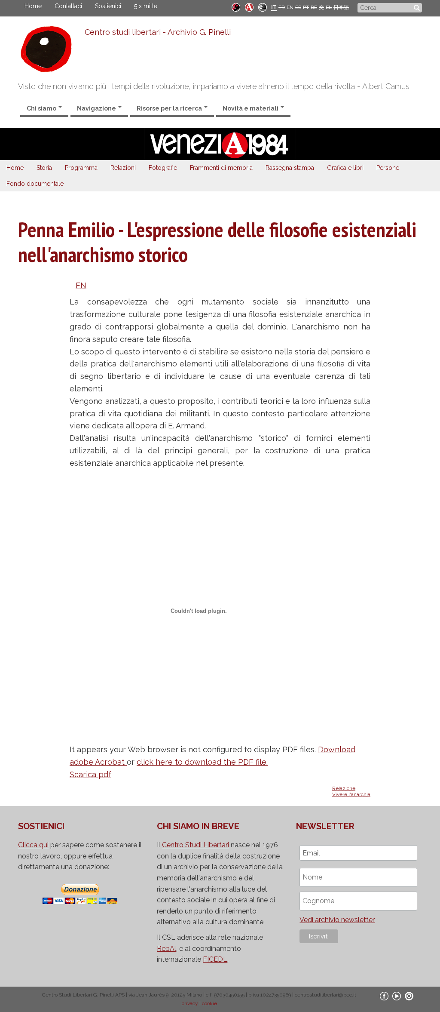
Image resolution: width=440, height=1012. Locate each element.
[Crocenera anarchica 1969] (262, 6)
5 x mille (145, 6)
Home (33, 6)
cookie (209, 1003)
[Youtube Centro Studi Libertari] (396, 996)
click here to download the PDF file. (202, 761)
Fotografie (163, 167)
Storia (44, 167)
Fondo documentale (35, 183)
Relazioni (123, 167)
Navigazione (97, 108)
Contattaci (68, 6)
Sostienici (108, 6)
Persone (387, 167)
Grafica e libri (345, 167)
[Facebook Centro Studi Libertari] (384, 996)
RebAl (166, 948)
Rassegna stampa (290, 167)
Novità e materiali (251, 108)
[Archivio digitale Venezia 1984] (249, 6)
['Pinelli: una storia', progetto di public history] (235, 6)
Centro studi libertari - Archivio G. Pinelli (158, 32)
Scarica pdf (90, 774)
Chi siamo (42, 108)
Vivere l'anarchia (351, 794)
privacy (189, 1003)
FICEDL (215, 959)
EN (290, 7)
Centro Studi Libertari (195, 845)
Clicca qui (33, 845)
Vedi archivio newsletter (337, 920)
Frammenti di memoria (221, 167)
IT (274, 7)
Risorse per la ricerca (170, 108)
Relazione (343, 788)
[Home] (51, 51)
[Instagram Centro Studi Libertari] (409, 996)
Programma (81, 167)
